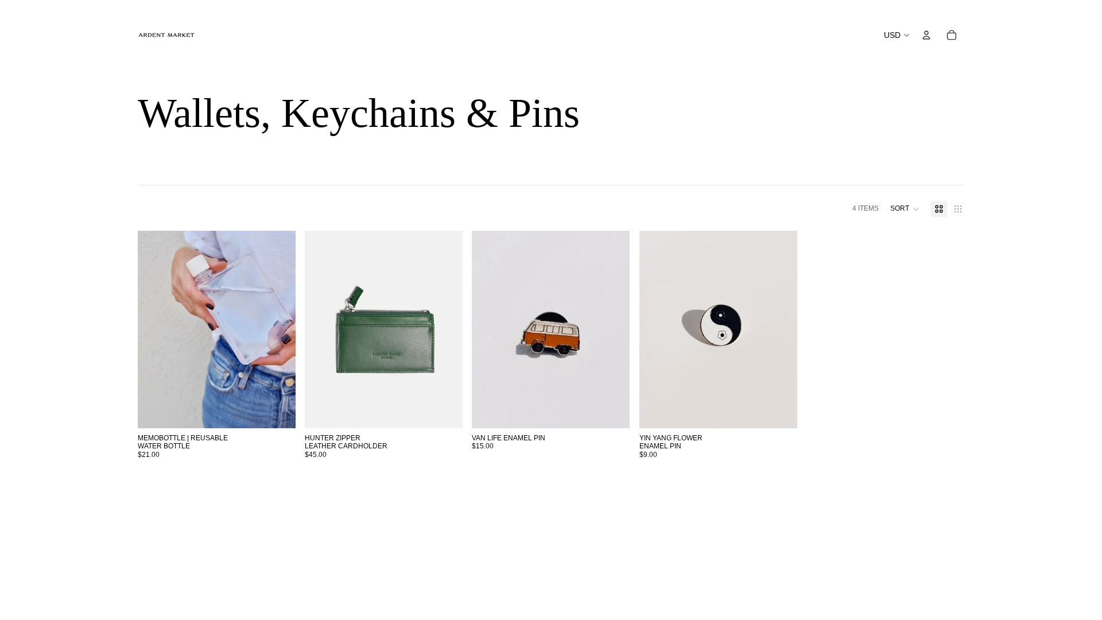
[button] (904, 209)
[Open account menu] (926, 35)
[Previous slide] (155, 329)
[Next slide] (278, 329)
